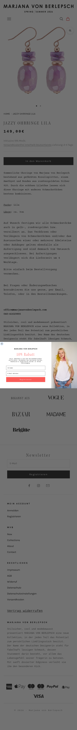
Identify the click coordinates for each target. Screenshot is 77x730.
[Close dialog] (2, 343)
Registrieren (26, 379)
